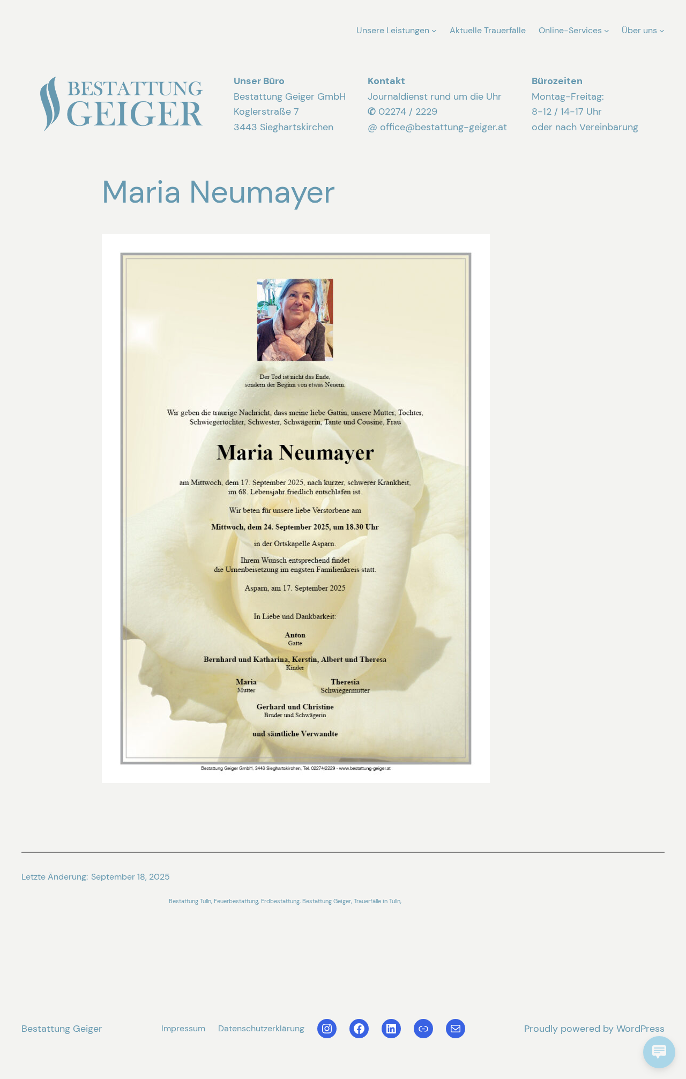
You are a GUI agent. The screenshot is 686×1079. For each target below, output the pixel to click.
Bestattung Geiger (61, 1028)
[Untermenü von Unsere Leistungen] (434, 30)
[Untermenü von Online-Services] (606, 30)
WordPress (640, 1028)
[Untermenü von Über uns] (662, 30)
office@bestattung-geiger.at (443, 127)
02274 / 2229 (407, 111)
